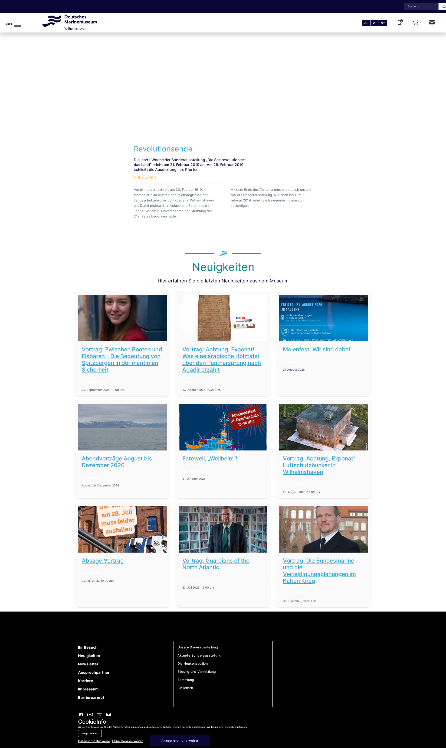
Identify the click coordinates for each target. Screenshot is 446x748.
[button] (13, 22)
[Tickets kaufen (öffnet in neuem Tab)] (417, 23)
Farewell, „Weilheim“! (209, 458)
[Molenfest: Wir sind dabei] (323, 318)
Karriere (85, 680)
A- (366, 23)
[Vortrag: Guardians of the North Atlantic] (223, 529)
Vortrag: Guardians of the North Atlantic (215, 564)
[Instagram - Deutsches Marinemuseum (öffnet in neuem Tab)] (90, 716)
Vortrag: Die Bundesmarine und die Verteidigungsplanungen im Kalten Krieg (319, 570)
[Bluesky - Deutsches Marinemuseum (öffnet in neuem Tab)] (108, 716)
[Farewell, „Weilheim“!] (223, 427)
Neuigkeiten (89, 655)
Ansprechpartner (94, 672)
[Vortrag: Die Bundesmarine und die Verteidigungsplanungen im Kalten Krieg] (323, 529)
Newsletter (88, 664)
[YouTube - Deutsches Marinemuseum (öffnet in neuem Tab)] (99, 716)
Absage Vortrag (103, 560)
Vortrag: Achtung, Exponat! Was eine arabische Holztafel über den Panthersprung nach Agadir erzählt (221, 359)
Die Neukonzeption (192, 663)
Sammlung (185, 680)
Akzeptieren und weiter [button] (180, 740)
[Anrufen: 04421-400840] (401, 22)
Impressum (88, 689)
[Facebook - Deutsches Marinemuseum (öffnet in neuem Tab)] (81, 716)
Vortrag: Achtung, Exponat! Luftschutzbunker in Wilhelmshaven (319, 465)
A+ (383, 23)
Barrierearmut (91, 697)
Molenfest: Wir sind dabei (316, 349)
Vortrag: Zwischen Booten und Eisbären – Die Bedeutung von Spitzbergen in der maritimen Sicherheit (122, 359)
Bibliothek (185, 688)
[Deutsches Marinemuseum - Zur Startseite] (69, 28)
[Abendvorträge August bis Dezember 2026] (122, 427)
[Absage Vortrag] (122, 529)
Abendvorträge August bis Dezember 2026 (117, 462)
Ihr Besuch (88, 647)
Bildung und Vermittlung (196, 672)
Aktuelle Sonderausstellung (199, 655)
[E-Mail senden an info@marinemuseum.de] (432, 22)
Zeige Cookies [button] (90, 733)
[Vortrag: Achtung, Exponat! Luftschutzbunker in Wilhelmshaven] (323, 427)
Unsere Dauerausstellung (197, 647)
